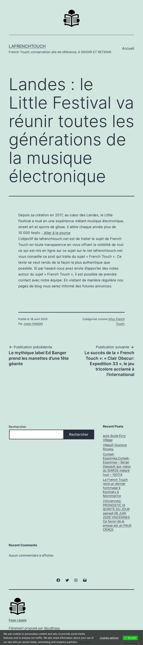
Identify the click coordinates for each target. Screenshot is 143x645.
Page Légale (18, 620)
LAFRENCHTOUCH (27, 46)
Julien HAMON (33, 323)
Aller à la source (57, 233)
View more (84, 641)
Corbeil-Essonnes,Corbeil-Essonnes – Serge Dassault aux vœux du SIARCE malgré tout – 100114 (117, 464)
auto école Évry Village (114, 438)
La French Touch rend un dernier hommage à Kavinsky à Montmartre (115, 488)
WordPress (52, 628)
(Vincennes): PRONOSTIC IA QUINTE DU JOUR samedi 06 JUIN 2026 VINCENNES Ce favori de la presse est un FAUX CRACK (117, 515)
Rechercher (17, 427)
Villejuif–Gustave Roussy (115, 447)
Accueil (128, 48)
